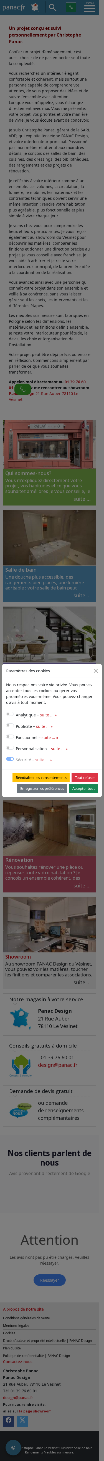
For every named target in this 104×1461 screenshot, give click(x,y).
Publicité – (34, 726)
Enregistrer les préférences (42, 788)
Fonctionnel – (37, 737)
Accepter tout (83, 788)
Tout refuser (85, 777)
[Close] (96, 671)
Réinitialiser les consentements (41, 777)
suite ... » (48, 715)
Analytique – (36, 715)
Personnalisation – (42, 748)
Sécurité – (34, 759)
